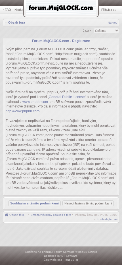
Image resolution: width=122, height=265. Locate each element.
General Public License (67, 97)
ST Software (69, 255)
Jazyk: (87, 30)
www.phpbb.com (35, 102)
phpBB (46, 251)
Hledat (18, 9)
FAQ (8, 9)
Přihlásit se (108, 9)
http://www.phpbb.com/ (23, 111)
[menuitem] (51, 214)
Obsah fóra (16, 22)
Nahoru (112, 22)
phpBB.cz (72, 259)
